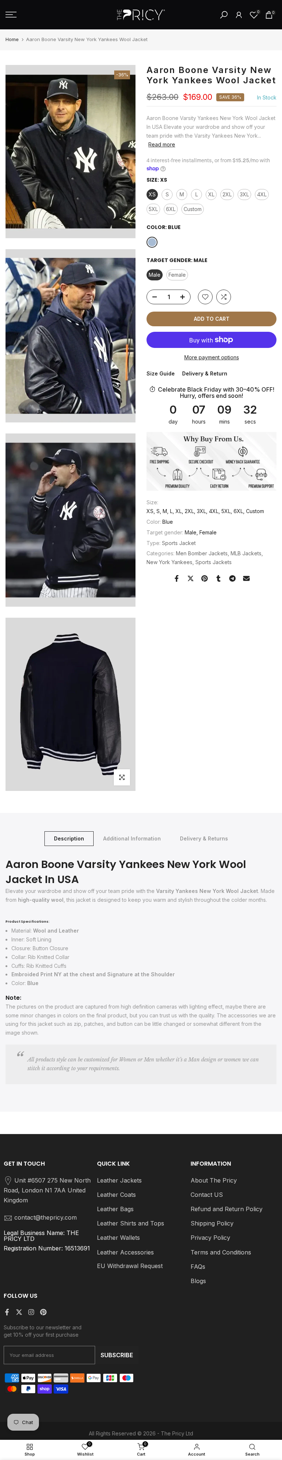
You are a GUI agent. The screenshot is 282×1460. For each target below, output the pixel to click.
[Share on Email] (246, 578)
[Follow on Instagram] (31, 1312)
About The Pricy (214, 1180)
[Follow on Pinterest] (43, 1312)
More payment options (211, 357)
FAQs (198, 1266)
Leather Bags (115, 1209)
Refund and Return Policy (227, 1209)
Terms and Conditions (221, 1252)
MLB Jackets (246, 553)
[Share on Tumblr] (218, 578)
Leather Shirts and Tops (130, 1223)
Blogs (198, 1281)
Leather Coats (116, 1194)
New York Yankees (169, 562)
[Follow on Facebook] (7, 1312)
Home (12, 39)
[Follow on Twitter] (19, 1312)
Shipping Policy (212, 1223)
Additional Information (132, 838)
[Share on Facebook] (176, 578)
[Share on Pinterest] (204, 578)
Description (69, 838)
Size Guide (161, 373)
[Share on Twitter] (190, 578)
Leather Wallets (118, 1237)
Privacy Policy (210, 1237)
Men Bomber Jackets (202, 553)
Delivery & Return (204, 373)
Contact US (207, 1194)
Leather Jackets (119, 1180)
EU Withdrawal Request (130, 1266)
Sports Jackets (213, 562)
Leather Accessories (125, 1252)
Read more (161, 144)
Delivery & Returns (204, 838)
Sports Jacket (179, 543)
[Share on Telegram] (232, 578)
